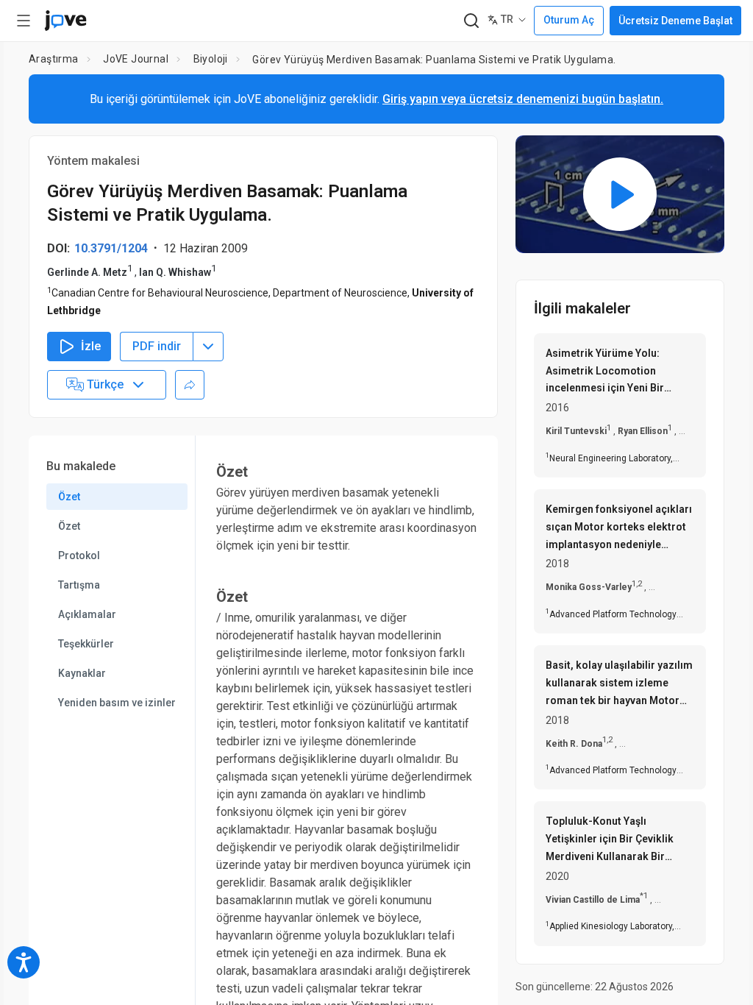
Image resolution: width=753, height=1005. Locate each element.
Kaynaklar (82, 673)
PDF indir (156, 346)
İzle (91, 346)
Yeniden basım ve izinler (117, 703)
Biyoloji (210, 59)
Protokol (79, 555)
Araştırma (54, 59)
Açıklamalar (87, 614)
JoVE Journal (135, 59)
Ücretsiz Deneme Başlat (675, 20)
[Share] (189, 384)
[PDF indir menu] (208, 346)
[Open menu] (23, 20)
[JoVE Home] (65, 20)
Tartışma (79, 585)
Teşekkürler (86, 644)
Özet (69, 496)
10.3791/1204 (111, 248)
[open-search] (471, 21)
